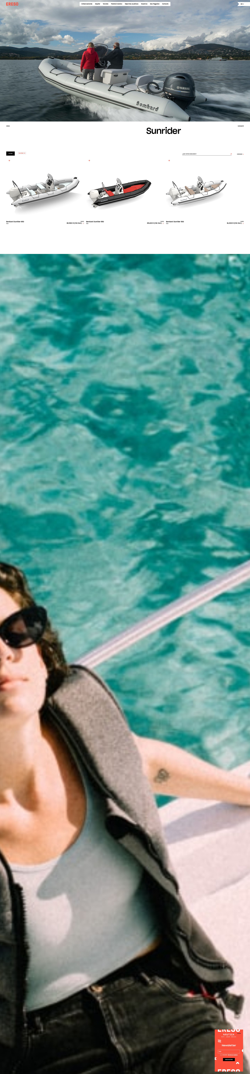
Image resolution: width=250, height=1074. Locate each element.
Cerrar (239, 1033)
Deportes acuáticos (131, 4)
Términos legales (233, 1054)
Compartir (241, 125)
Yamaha (105, 4)
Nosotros (144, 4)
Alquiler (97, 4)
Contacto (165, 4)
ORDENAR (239, 154)
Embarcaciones (87, 4)
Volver (8, 125)
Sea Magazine (154, 4)
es (241, 4)
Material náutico (116, 4)
